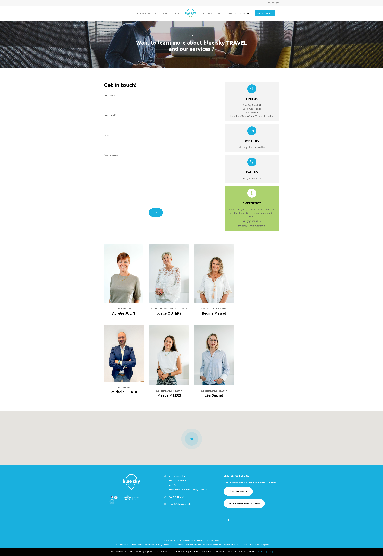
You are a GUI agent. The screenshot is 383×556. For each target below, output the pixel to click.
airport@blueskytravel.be (180, 504)
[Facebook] (228, 521)
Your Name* (110, 95)
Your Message (111, 155)
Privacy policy (267, 551)
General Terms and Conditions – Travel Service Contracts (200, 544)
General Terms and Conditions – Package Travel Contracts (154, 544)
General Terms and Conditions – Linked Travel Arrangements (247, 544)
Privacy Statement (122, 544)
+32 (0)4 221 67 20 (252, 221)
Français (275, 3)
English (267, 3)
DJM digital (197, 540)
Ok (258, 551)
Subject (108, 135)
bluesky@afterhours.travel (251, 226)
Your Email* (110, 115)
